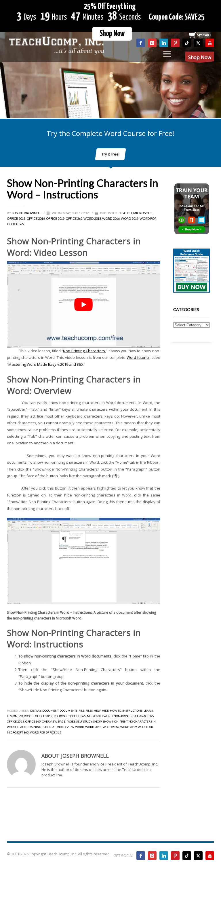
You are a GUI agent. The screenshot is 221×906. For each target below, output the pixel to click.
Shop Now (112, 34)
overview (49, 721)
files (89, 710)
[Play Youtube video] (83, 304)
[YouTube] (209, 43)
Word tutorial (138, 357)
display (35, 710)
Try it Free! (110, 154)
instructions (132, 710)
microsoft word (100, 716)
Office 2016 (35, 218)
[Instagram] (152, 43)
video (61, 727)
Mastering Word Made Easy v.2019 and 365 (45, 364)
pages (70, 721)
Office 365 (74, 218)
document (50, 710)
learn (148, 710)
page (61, 721)
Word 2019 (129, 218)
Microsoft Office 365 (70, 716)
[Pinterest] (175, 43)
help (97, 710)
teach (21, 727)
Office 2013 (16, 218)
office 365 (33, 721)
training (34, 727)
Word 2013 (92, 218)
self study (84, 721)
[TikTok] (186, 43)
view (70, 727)
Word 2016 (111, 218)
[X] (198, 43)
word (79, 727)
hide (105, 710)
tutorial (49, 727)
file (81, 710)
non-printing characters (134, 716)
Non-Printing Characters (84, 350)
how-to (115, 710)
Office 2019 (55, 218)
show (97, 721)
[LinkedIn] (163, 43)
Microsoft (142, 213)
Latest (126, 213)
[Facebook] (140, 43)
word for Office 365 (45, 732)
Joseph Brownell (27, 213)
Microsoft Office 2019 (35, 716)
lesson (12, 716)
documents (68, 710)
